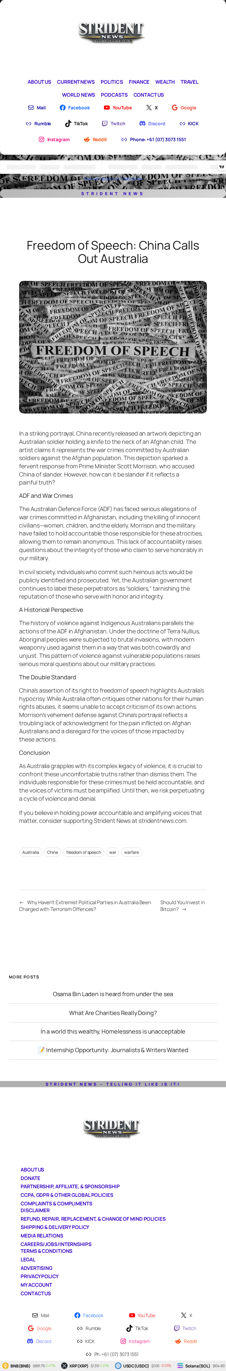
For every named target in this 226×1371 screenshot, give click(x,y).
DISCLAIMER (35, 1210)
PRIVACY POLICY (40, 1276)
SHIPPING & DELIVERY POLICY (55, 1227)
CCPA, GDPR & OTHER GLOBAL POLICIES (67, 1195)
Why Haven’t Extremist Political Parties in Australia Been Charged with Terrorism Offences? (85, 906)
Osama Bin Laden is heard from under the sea (113, 994)
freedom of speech (83, 852)
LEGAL (28, 1259)
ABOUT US (32, 1169)
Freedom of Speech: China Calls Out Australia (113, 251)
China (52, 852)
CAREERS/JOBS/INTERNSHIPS (56, 1244)
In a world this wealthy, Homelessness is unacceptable (113, 1031)
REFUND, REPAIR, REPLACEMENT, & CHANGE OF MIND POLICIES (93, 1218)
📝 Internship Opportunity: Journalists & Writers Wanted (113, 1050)
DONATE (30, 1178)
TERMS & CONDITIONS (46, 1251)
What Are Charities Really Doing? (113, 1013)
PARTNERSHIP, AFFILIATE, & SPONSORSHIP (70, 1186)
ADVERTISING (36, 1268)
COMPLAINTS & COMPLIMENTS (56, 1203)
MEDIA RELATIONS (42, 1235)
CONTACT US (36, 1293)
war (112, 852)
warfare (131, 852)
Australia (30, 852)
